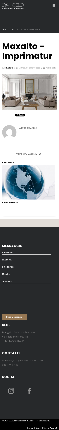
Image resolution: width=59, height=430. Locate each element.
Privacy (30, 428)
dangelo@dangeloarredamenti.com (22, 360)
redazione (8, 68)
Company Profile (10, 202)
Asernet (53, 428)
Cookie (39, 428)
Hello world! (8, 162)
